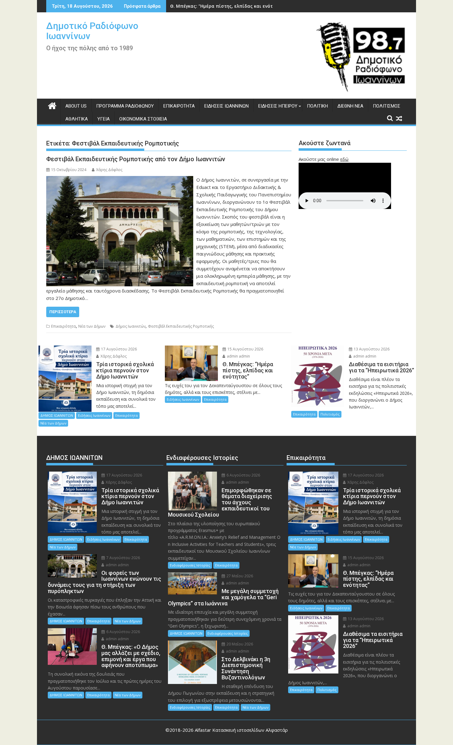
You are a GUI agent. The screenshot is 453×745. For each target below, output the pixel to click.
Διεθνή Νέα (350, 106)
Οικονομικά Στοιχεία (143, 119)
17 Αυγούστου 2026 (118, 349)
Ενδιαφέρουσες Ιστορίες (190, 565)
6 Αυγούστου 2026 (122, 631)
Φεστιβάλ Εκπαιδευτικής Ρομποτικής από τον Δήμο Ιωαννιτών (135, 159)
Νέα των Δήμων (91, 326)
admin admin (238, 356)
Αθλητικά (76, 119)
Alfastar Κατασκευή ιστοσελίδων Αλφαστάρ (241, 730)
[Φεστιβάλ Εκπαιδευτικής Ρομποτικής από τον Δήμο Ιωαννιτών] (119, 180)
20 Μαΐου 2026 (239, 644)
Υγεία (103, 119)
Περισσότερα (62, 311)
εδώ (344, 159)
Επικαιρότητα (179, 106)
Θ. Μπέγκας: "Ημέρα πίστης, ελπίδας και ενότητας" (227, 6)
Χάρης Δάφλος (109, 169)
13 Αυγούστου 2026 (371, 349)
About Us (76, 106)
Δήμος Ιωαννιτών (130, 326)
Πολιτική (317, 106)
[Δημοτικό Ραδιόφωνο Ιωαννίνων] (52, 105)
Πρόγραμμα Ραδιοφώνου (125, 106)
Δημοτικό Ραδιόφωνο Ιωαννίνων (92, 30)
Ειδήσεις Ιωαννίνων (226, 106)
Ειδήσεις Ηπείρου (277, 106)
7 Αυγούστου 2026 (122, 557)
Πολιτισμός (386, 106)
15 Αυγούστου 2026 (244, 349)
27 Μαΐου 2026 (239, 576)
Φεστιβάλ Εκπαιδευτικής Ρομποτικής (181, 326)
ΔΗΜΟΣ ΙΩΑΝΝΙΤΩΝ (56, 415)
